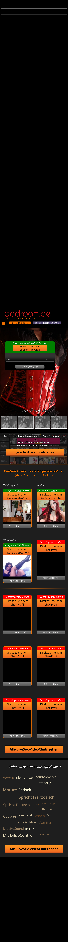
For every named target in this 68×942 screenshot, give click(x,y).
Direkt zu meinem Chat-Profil (51, 548)
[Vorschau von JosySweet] (51, 521)
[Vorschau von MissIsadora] (17, 575)
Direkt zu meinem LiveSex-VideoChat (30, 348)
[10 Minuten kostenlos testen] (6, 322)
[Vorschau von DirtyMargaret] (17, 521)
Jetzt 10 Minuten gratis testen (35, 452)
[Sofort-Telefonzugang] (8, 322)
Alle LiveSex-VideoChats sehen (34, 749)
